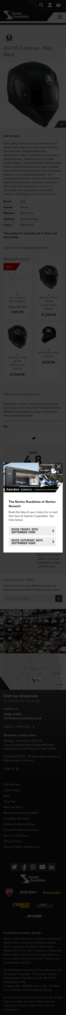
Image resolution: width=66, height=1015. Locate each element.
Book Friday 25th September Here (24, 530)
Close (59, 466)
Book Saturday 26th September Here (27, 541)
